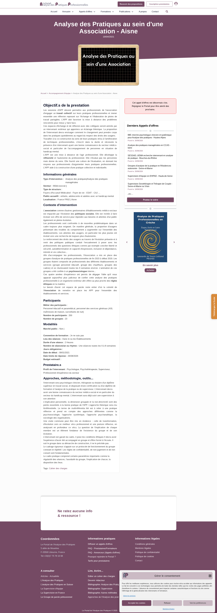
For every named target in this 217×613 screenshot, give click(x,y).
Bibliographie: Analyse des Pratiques (105, 584)
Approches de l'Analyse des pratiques (105, 597)
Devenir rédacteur (96, 580)
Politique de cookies (144, 556)
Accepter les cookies (136, 603)
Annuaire (66, 12)
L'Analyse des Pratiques (52, 580)
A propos (143, 12)
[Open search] (167, 11)
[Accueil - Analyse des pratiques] (64, 4)
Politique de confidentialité (147, 552)
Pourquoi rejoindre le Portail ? (102, 557)
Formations (106, 12)
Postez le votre (150, 200)
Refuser (167, 603)
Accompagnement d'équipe (60, 93)
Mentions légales (168, 609)
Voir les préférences (198, 603)
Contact (155, 12)
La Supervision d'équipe (52, 588)
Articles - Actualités (50, 576)
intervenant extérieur (56, 129)
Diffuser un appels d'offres (100, 544)
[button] (210, 576)
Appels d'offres (85, 12)
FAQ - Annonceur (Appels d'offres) (104, 552)
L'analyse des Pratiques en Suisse (57, 584)
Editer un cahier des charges (101, 576)
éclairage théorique (93, 129)
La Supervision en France (53, 593)
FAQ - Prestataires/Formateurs (102, 548)
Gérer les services (129, 596)
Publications (124, 12)
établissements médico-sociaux (102, 210)
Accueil (54, 12)
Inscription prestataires (159, 4)
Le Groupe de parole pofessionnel (56, 597)
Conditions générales (145, 544)
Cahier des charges (58, 468)
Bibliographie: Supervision (100, 588)
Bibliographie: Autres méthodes (102, 593)
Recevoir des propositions (131, 4)
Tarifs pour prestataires (99, 561)
